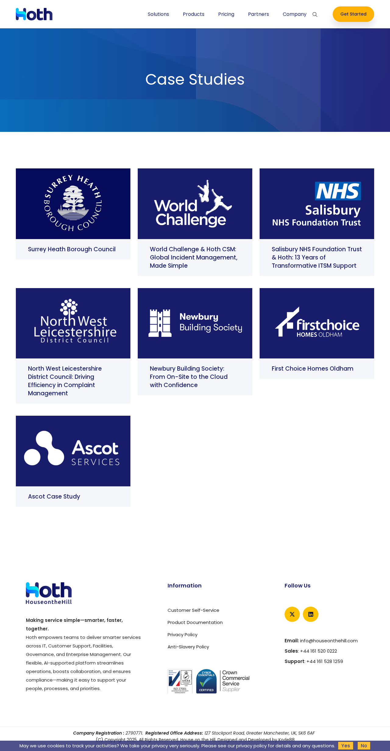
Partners (258, 14)
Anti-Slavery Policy (188, 646)
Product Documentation (195, 622)
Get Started (353, 14)
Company (295, 14)
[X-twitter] (292, 614)
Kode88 (286, 740)
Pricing (226, 14)
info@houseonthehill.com (329, 640)
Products (193, 14)
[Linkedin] (310, 614)
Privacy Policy (182, 634)
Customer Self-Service (193, 610)
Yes (345, 745)
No (364, 745)
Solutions (158, 14)
